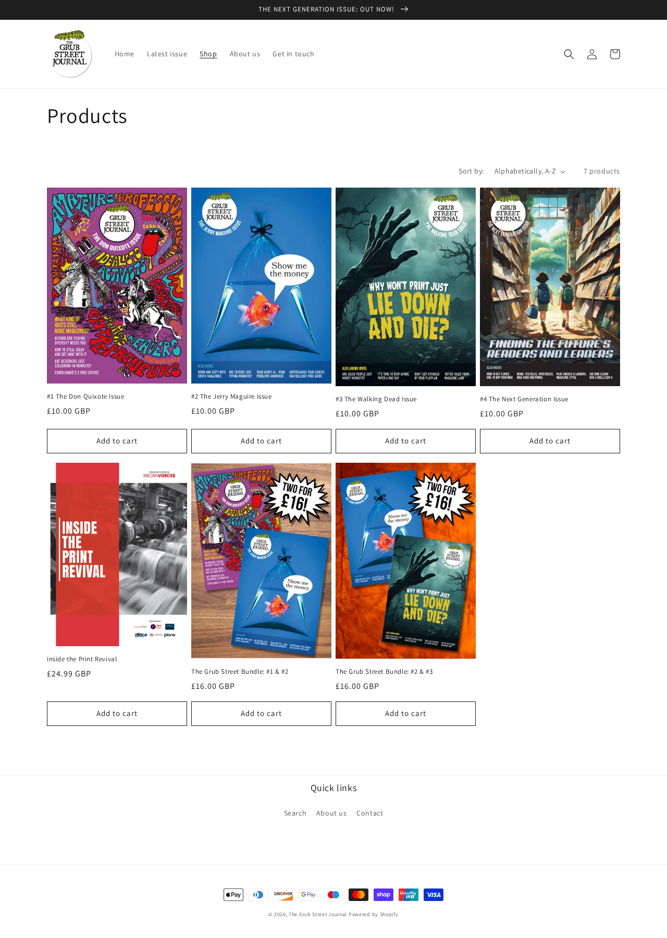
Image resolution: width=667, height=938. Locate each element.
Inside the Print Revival (82, 659)
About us (331, 813)
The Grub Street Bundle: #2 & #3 (384, 672)
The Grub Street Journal (318, 914)
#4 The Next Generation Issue (524, 399)
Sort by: (471, 171)
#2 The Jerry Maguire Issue (231, 396)
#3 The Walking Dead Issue (376, 399)
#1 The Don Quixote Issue (85, 396)
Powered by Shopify (374, 914)
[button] (569, 54)
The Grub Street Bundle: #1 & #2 (240, 672)
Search (295, 813)
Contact (369, 813)
